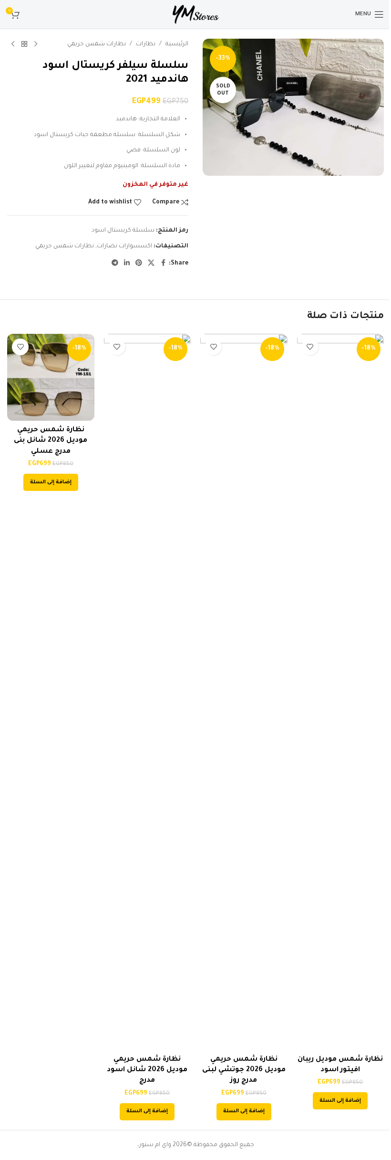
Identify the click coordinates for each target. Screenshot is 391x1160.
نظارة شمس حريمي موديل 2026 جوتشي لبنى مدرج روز (244, 1070)
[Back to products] (24, 44)
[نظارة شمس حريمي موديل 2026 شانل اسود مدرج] (147, 692)
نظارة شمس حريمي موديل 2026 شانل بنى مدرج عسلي (50, 441)
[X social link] (151, 263)
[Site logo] (195, 14)
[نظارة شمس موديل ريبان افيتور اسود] (340, 692)
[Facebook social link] (163, 263)
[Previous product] (35, 44)
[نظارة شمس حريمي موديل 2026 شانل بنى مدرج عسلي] (50, 377)
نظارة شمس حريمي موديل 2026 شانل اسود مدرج (147, 1070)
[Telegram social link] (115, 263)
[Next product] (13, 44)
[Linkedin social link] (127, 263)
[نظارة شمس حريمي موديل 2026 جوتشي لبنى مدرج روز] (244, 692)
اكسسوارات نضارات (124, 246)
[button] (340, 1100)
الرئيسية (176, 44)
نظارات (145, 44)
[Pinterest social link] (139, 263)
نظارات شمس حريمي (96, 44)
